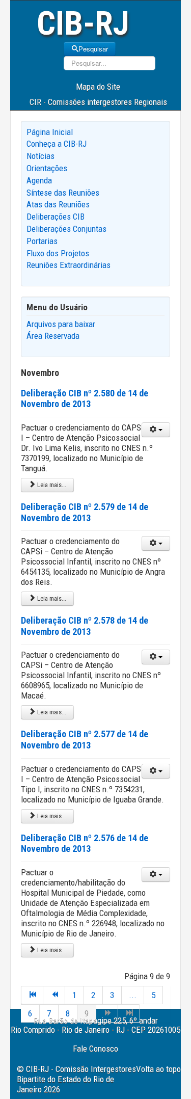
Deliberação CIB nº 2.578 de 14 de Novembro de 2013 (84, 626)
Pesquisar (93, 48)
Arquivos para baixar (60, 324)
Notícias (40, 156)
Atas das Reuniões (58, 204)
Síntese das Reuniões (62, 192)
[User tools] (156, 429)
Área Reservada (52, 336)
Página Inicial (49, 132)
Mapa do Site (98, 87)
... (133, 995)
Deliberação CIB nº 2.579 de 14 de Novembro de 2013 (84, 512)
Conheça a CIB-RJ (56, 144)
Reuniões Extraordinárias (68, 265)
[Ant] (54, 995)
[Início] (32, 995)
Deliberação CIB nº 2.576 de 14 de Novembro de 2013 (84, 843)
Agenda (39, 180)
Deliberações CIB (55, 216)
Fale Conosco (95, 1048)
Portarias (42, 241)
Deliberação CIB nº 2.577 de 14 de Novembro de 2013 (84, 739)
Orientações (46, 168)
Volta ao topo (158, 1069)
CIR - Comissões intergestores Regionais (98, 102)
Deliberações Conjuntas (66, 229)
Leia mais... (51, 485)
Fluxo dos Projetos (57, 253)
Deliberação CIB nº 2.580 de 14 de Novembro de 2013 (84, 399)
